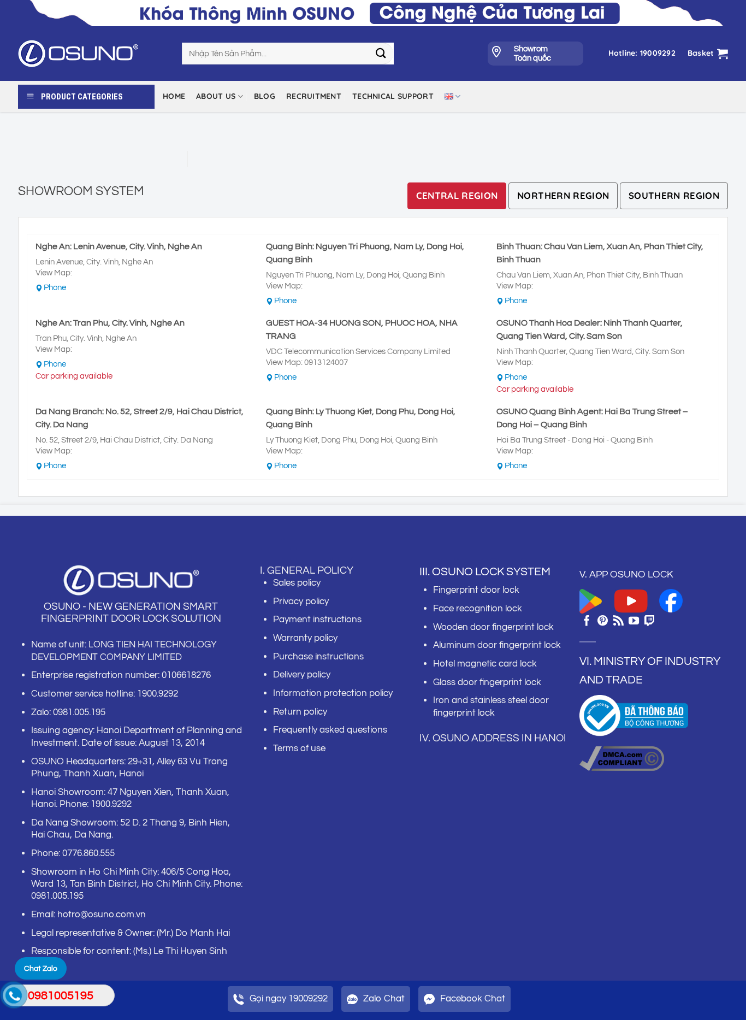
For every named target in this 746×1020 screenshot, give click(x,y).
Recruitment (313, 96)
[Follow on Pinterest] (602, 621)
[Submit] (381, 53)
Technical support (393, 96)
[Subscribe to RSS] (618, 621)
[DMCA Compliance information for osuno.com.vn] (621, 758)
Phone (55, 288)
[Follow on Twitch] (649, 621)
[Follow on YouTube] (634, 621)
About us (215, 96)
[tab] (457, 195)
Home (174, 96)
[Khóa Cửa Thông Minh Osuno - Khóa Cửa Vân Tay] (91, 53)
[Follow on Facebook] (587, 621)
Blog (264, 96)
